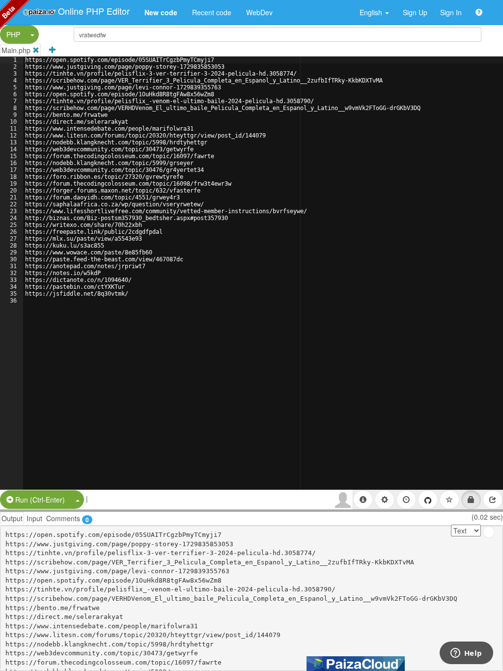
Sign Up (415, 12)
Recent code (211, 12)
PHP (13, 34)
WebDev (259, 12)
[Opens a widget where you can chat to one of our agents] (466, 654)
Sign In (451, 12)
